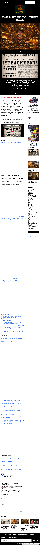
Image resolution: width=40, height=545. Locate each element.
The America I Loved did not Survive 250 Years (33, 183)
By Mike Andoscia (31, 180)
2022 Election (30, 193)
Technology (30, 225)
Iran (29, 210)
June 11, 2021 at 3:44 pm (8, 488)
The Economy (30, 227)
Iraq (29, 211)
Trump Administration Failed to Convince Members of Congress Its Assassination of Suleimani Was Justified (12, 317)
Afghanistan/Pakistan (32, 195)
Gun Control (30, 207)
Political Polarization (21, 93)
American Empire (31, 197)
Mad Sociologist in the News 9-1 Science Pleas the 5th (33, 159)
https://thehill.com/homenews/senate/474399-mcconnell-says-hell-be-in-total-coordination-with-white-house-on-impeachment (12, 460)
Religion (29, 219)
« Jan (32, 242)
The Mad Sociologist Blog (20, 18)
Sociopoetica (30, 224)
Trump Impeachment (28, 93)
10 (30, 236)
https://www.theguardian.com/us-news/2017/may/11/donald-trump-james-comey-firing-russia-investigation (12, 416)
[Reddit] (8, 2)
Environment (30, 205)
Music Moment (30, 215)
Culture (29, 157)
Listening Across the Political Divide (34, 527)
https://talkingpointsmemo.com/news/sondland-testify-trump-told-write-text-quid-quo (11, 323)
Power (29, 218)
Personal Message (31, 216)
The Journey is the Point (32, 170)
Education (30, 204)
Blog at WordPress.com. (20, 543)
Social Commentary (31, 221)
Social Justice (30, 221)
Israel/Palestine (31, 212)
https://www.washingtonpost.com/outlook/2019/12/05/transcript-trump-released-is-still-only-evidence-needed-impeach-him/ (12, 327)
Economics (30, 203)
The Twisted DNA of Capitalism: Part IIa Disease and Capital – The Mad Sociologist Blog (13, 487)
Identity (29, 209)
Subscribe (35, 540)
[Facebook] (5, 2)
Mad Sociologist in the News (12, 80)
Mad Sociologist (20, 90)
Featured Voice (31, 206)
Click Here (36, 145)
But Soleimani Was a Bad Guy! (7, 320)
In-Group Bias (15, 93)
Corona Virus (30, 199)
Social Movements (31, 222)
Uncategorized (30, 181)
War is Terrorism (31, 228)
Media (29, 213)
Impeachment (10, 93)
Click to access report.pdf (6, 341)
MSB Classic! (30, 214)
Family (29, 206)
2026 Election (30, 194)
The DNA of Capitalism (32, 226)
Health (29, 208)
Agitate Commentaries (32, 196)
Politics (18, 80)
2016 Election (30, 191)
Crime (29, 200)
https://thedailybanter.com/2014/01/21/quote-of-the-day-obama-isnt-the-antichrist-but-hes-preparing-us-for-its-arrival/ (12, 280)
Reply (2, 498)
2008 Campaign (31, 189)
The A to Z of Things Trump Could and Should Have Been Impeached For (11, 143)
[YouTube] (7, 2)
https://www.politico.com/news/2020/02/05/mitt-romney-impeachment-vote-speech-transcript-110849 (11, 465)
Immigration (33, 169)
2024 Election (30, 194)
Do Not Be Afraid (31, 203)
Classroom (30, 198)
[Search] (37, 2)
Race (29, 218)
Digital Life (30, 202)
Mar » (35, 242)
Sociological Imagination (24, 80)
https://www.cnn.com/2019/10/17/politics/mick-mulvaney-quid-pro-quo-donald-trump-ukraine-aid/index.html (11, 410)
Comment (20, 511)
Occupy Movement (31, 215)
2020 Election (30, 192)
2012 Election (30, 190)
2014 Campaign (31, 191)
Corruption (30, 200)
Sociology (31, 80)
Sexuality (30, 220)
